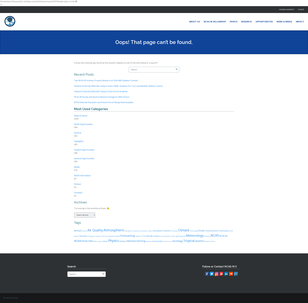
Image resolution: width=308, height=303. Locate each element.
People (233, 21)
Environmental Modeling (109, 236)
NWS (94, 241)
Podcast (77, 184)
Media (77, 167)
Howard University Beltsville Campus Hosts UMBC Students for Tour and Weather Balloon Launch (118, 86)
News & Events (80, 115)
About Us (194, 21)
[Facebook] (207, 274)
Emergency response (94, 236)
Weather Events (210, 241)
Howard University (286, 10)
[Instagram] (217, 274)
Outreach (78, 192)
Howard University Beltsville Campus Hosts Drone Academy (101, 91)
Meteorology (195, 235)
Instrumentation (165, 236)
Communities (224, 231)
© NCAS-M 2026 (10, 298)
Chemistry (174, 231)
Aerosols (84, 231)
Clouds (201, 230)
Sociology (177, 241)
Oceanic (99, 241)
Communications (211, 231)
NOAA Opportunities (83, 124)
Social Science (167, 241)
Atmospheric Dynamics (132, 231)
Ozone (105, 241)
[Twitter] (212, 274)
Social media (157, 241)
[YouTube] (221, 274)
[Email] (236, 274)
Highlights (78, 141)
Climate (183, 230)
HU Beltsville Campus (151, 236)
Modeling (207, 236)
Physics (113, 240)
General (77, 132)
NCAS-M (223, 235)
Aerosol (77, 230)
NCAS (215, 235)
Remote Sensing (136, 241)
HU (141, 236)
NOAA (77, 241)
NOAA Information (82, 175)
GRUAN (137, 236)
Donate (301, 10)
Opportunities (264, 21)
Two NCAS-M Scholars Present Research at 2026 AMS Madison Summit (106, 80)
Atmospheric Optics (146, 231)
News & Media (284, 21)
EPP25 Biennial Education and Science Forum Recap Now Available (103, 102)
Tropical (188, 241)
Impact (300, 21)
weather (199, 241)
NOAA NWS (87, 241)
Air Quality (95, 230)
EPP (119, 236)
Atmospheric (113, 230)
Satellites (149, 241)
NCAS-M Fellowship (215, 21)
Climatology (193, 231)
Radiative (123, 241)
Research (246, 21)
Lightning (178, 236)
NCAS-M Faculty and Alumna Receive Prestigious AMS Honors (101, 97)
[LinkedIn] (226, 274)
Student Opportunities (84, 149)
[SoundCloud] (231, 274)
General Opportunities (84, 158)
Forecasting (127, 235)
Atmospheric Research (162, 231)
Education (83, 236)
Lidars (173, 236)
